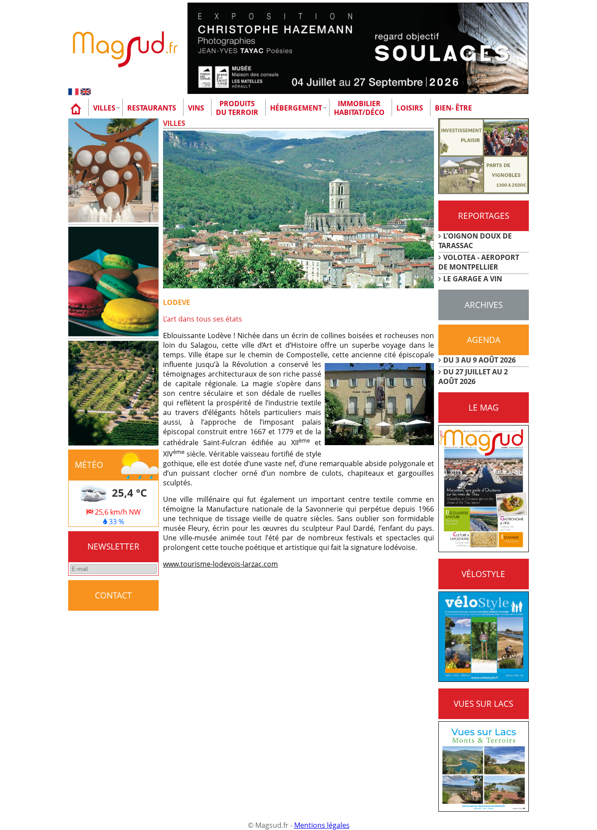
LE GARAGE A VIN (472, 279)
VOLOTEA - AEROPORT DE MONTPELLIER (478, 262)
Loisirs (409, 108)
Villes (104, 108)
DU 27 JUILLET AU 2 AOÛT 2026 (473, 376)
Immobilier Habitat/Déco (359, 108)
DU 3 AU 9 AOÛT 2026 (479, 360)
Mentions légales (322, 825)
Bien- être (453, 108)
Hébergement (296, 108)
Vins (196, 108)
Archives (484, 305)
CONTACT (113, 595)
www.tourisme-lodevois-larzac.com (220, 564)
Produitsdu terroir (237, 108)
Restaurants (151, 108)
